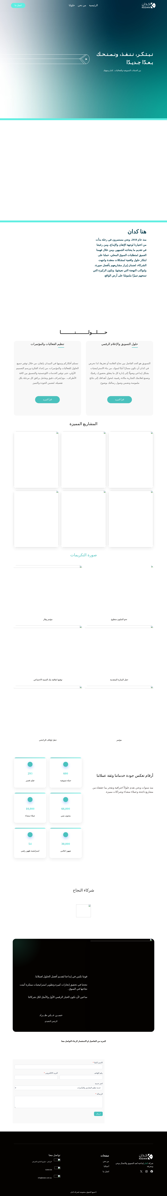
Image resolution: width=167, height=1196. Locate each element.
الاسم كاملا (98, 1063)
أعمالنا (106, 1166)
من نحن (106, 1161)
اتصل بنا (18, 5)
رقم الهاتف (98, 1073)
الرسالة (99, 1094)
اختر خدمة (99, 1084)
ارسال (98, 1114)
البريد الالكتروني (51, 1073)
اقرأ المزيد (119, 399)
